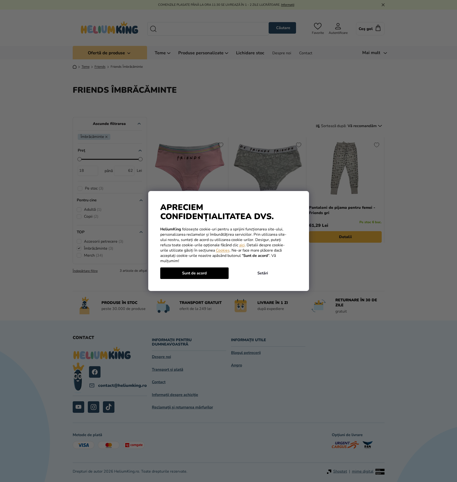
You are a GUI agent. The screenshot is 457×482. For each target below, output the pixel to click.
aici (242, 245)
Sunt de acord (194, 273)
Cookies (223, 250)
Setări (262, 273)
